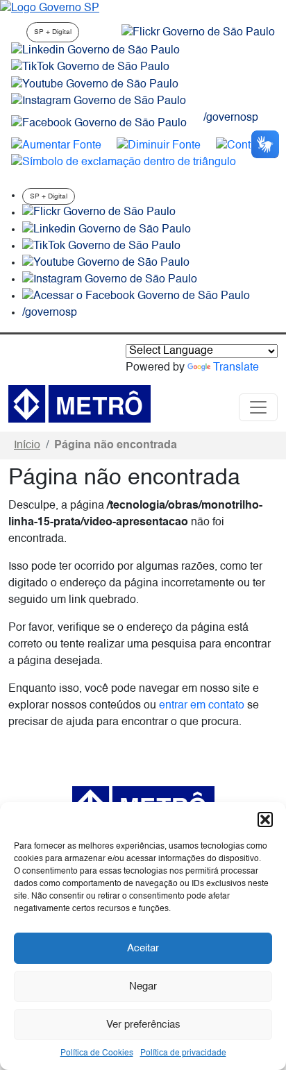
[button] (265, 819)
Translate (236, 367)
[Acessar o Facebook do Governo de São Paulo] (136, 296)
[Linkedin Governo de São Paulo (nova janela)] (95, 50)
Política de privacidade (183, 1053)
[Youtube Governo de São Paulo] (106, 263)
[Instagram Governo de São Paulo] (98, 101)
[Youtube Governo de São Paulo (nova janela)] (94, 84)
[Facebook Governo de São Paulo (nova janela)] (99, 123)
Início (27, 445)
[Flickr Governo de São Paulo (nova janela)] (198, 32)
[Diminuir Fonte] (159, 145)
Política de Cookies (96, 1053)
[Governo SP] (49, 8)
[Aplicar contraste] (245, 145)
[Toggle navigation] (258, 407)
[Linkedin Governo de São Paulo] (106, 229)
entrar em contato (201, 705)
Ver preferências (143, 1024)
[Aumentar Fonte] (56, 145)
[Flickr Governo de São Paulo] (99, 213)
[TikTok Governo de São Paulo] (101, 246)
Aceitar (143, 948)
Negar (143, 986)
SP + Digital (53, 31)
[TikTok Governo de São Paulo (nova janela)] (90, 67)
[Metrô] (79, 404)
